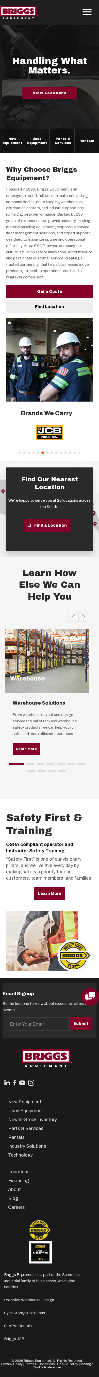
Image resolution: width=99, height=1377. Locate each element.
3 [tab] (39, 765)
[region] (49, 436)
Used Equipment (37, 140)
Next (84, 617)
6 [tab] (69, 765)
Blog (13, 1198)
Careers (16, 1207)
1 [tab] (11, 765)
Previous (74, 617)
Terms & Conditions (40, 1364)
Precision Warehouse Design (29, 1300)
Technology (20, 1155)
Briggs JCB (14, 1339)
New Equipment (12, 140)
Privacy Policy (12, 1364)
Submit (81, 1024)
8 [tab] (30, 772)
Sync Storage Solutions (24, 1313)
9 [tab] (40, 772)
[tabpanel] (47, 695)
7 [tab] (79, 765)
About (14, 1189)
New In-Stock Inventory (32, 1119)
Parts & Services (63, 140)
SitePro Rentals (18, 1326)
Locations (19, 1171)
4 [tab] (49, 765)
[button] (12, 141)
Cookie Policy (67, 1364)
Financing (18, 1180)
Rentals (86, 141)
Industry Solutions (27, 1146)
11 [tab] (60, 772)
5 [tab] (59, 765)
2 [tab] (29, 765)
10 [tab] (50, 772)
